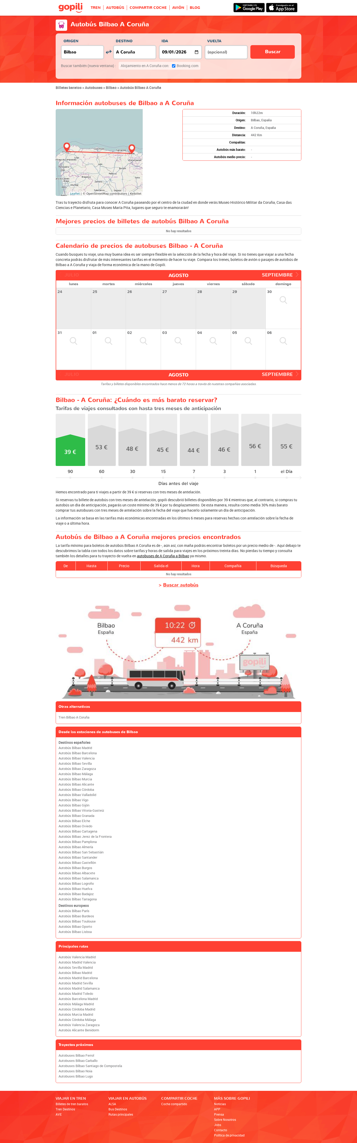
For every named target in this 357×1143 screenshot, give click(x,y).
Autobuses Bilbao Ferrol (76, 1055)
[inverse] (108, 52)
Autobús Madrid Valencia (77, 962)
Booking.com (159, 65)
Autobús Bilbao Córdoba (76, 789)
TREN (96, 7)
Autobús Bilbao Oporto (75, 926)
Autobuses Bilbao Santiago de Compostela (90, 1066)
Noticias (220, 1104)
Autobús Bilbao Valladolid (77, 795)
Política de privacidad (229, 1135)
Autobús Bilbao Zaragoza (77, 769)
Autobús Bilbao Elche (74, 821)
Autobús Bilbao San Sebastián (81, 852)
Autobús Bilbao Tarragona (78, 899)
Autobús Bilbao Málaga (76, 774)
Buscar (272, 52)
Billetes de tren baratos (72, 1104)
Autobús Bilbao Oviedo (75, 826)
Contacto (220, 1130)
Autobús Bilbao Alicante (76, 784)
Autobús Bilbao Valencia (77, 758)
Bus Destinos (117, 1109)
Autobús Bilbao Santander (78, 857)
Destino (124, 41)
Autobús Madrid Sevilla (76, 983)
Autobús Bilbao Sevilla (75, 763)
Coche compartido (174, 1104)
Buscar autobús (180, 585)
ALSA (112, 1104)
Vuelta (214, 41)
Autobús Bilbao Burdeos (76, 916)
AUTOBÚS (115, 7)
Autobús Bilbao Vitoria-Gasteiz (81, 810)
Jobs (217, 1125)
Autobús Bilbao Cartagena (78, 831)
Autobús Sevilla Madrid (76, 967)
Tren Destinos (65, 1109)
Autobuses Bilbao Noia (75, 1071)
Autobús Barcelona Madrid (78, 999)
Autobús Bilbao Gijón (74, 805)
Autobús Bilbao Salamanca (79, 878)
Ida (165, 41)
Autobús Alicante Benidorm (79, 1030)
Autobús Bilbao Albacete (77, 873)
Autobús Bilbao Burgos (75, 868)
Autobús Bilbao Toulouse (77, 921)
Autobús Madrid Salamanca (79, 988)
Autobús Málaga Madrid (76, 1004)
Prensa (219, 1114)
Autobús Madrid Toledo (76, 993)
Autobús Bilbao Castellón (77, 862)
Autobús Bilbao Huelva (75, 889)
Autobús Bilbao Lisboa (75, 932)
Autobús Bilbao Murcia (75, 779)
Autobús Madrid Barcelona (78, 978)
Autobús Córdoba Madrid (77, 1009)
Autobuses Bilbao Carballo (78, 1060)
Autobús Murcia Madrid (76, 1014)
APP (217, 1109)
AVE (59, 1114)
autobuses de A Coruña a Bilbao (163, 555)
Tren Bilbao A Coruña (74, 717)
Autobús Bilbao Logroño (76, 883)
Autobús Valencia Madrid (77, 957)
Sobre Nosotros (225, 1119)
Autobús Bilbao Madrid (75, 748)
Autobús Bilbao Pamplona (78, 842)
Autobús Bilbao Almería (76, 847)
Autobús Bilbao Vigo (73, 800)
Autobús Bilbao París (74, 911)
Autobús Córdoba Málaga (77, 1020)
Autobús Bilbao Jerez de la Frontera (85, 836)
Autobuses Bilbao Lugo (76, 1076)
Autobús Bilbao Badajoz (76, 894)
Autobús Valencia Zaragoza (79, 1025)
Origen (71, 41)
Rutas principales (120, 1114)
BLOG (195, 7)
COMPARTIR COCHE (148, 7)
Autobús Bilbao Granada (76, 815)
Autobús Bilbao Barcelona (78, 753)
